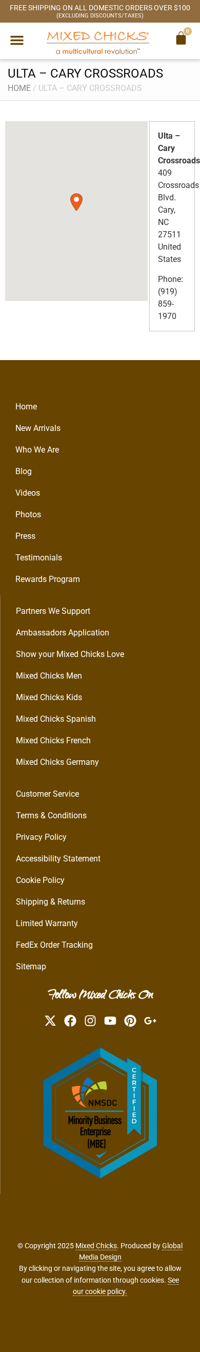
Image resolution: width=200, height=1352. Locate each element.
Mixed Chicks (96, 1246)
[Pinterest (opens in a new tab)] (130, 1021)
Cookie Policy (40, 880)
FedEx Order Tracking (54, 945)
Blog (23, 471)
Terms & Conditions (51, 815)
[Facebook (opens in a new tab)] (70, 1021)
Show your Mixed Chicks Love (70, 654)
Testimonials (38, 557)
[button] (17, 40)
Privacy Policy (41, 837)
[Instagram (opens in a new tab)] (90, 1021)
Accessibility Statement (58, 858)
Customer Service (47, 794)
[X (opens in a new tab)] (50, 1021)
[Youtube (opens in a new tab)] (110, 1021)
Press (25, 536)
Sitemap (31, 966)
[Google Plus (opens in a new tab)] (150, 1021)
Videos (27, 493)
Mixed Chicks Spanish (56, 719)
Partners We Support (53, 611)
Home (19, 88)
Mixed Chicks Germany (57, 762)
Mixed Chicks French (53, 740)
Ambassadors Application (62, 632)
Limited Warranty (47, 923)
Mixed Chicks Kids (49, 697)
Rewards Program (47, 579)
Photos (28, 514)
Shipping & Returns (50, 902)
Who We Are (37, 450)
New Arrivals (38, 428)
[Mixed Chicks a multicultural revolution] (98, 42)
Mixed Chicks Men (49, 676)
